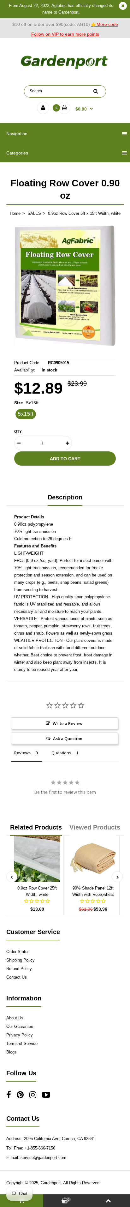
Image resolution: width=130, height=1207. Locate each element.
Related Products (36, 827)
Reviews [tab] (22, 753)
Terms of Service (22, 1043)
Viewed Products (94, 827)
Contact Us (16, 977)
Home (15, 213)
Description (65, 497)
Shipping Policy (20, 960)
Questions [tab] (61, 753)
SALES (34, 213)
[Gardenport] (65, 69)
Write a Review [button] (68, 723)
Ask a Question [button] (67, 738)
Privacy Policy (19, 1035)
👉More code (104, 24)
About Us (14, 1018)
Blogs (11, 1052)
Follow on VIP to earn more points (65, 34)
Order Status (18, 951)
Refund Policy (19, 968)
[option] (65, 285)
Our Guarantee (19, 1026)
